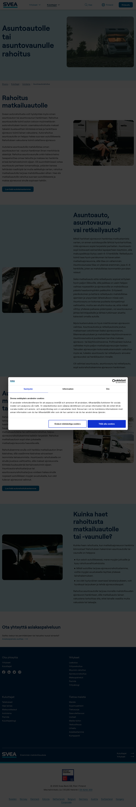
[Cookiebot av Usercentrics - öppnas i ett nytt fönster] (114, 381)
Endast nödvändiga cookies (68, 424)
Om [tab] (107, 389)
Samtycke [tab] (28, 389)
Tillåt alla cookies (107, 424)
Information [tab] (68, 389)
